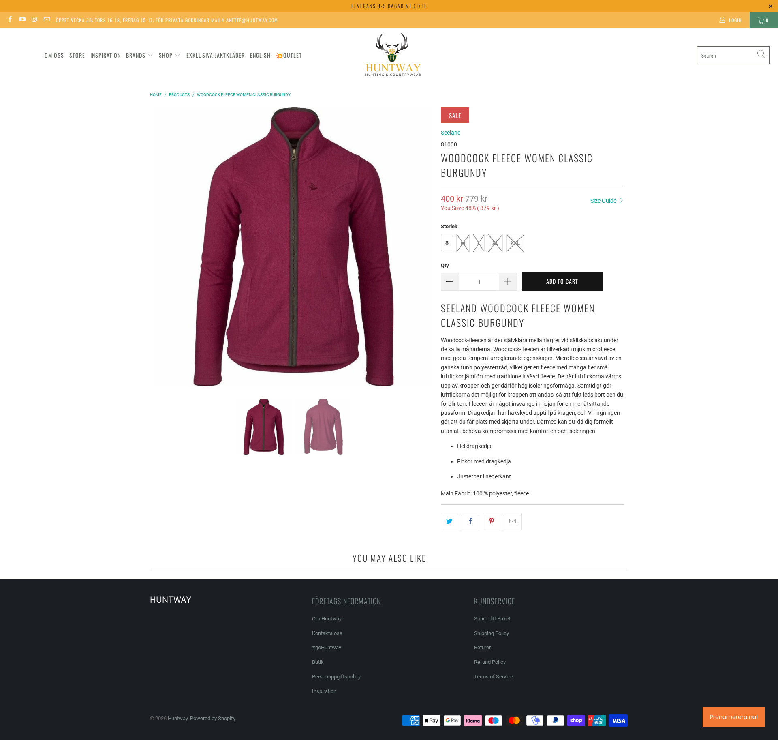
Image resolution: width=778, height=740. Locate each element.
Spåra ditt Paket (492, 619)
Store (77, 55)
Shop (166, 55)
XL (495, 243)
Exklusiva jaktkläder (215, 55)
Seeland (451, 132)
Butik (318, 662)
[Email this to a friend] (513, 521)
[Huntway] (392, 55)
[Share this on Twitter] (449, 521)
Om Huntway (327, 619)
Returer (482, 647)
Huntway (178, 718)
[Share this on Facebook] (470, 521)
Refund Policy (490, 662)
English (260, 55)
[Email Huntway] (46, 20)
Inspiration (105, 55)
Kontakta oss (327, 633)
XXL (515, 243)
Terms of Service (493, 677)
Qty (445, 265)
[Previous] (160, 246)
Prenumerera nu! (734, 717)
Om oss (54, 55)
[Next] (426, 246)
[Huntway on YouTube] (21, 20)
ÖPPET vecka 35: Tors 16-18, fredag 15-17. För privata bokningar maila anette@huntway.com (167, 20)
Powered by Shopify (212, 718)
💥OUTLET (289, 55)
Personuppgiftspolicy (336, 677)
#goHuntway (326, 647)
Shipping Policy (491, 633)
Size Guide (604, 200)
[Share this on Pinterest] (491, 521)
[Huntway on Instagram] (34, 20)
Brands (135, 55)
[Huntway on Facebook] (9, 20)
